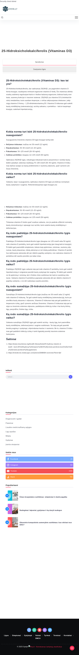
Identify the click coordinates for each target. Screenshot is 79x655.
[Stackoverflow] (39, 476)
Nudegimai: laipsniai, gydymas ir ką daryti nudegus (41, 510)
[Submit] (70, 377)
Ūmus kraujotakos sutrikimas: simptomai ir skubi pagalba (43, 497)
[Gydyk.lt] (10, 9)
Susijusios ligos (39, 69)
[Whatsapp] (34, 630)
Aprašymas (39, 62)
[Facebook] (39, 459)
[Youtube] (39, 471)
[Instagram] (39, 465)
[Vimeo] (50, 630)
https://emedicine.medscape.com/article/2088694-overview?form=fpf (34, 353)
